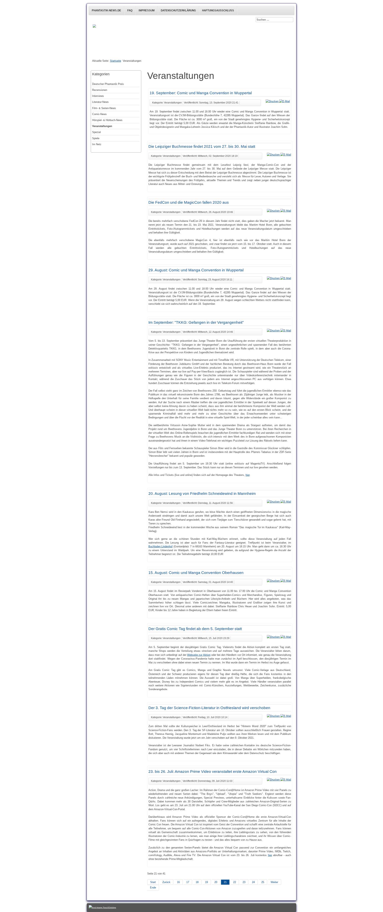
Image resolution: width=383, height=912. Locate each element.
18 (197, 882)
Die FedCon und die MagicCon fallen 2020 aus (188, 202)
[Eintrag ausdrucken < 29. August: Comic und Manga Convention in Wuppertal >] (273, 278)
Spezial (96, 132)
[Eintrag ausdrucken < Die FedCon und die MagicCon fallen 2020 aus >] (273, 210)
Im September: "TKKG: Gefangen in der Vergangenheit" (196, 322)
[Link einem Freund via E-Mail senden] (284, 101)
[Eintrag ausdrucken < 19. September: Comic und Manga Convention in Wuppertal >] (272, 101)
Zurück (166, 882)
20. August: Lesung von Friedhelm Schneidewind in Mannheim (202, 493)
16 (178, 882)
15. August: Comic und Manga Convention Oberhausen (196, 573)
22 (234, 882)
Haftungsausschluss (218, 10)
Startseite (115, 60)
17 (187, 882)
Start (153, 882)
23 (244, 882)
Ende (153, 887)
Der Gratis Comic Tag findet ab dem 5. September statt (195, 629)
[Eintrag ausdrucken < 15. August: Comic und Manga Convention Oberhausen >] (273, 580)
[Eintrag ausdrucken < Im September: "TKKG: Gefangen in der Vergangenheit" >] (273, 330)
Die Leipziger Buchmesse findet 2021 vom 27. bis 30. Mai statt (201, 146)
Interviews (98, 95)
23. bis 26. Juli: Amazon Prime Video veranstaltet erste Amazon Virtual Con (212, 771)
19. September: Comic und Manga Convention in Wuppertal (201, 93)
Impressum (147, 10)
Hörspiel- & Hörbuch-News (107, 120)
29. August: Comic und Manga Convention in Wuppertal (196, 270)
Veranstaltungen (102, 126)
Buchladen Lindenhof (160, 546)
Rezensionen (99, 89)
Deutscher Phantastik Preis (108, 83)
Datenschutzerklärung (178, 10)
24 (253, 882)
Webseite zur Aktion (198, 654)
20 (215, 882)
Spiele (95, 138)
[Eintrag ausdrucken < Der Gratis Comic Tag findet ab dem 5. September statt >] (273, 636)
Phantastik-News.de (106, 10)
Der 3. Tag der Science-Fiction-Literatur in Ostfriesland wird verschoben (209, 708)
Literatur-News (100, 101)
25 (262, 882)
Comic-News (99, 114)
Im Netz (96, 144)
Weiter (274, 882)
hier (248, 474)
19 (206, 882)
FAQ (129, 10)
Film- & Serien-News (104, 108)
